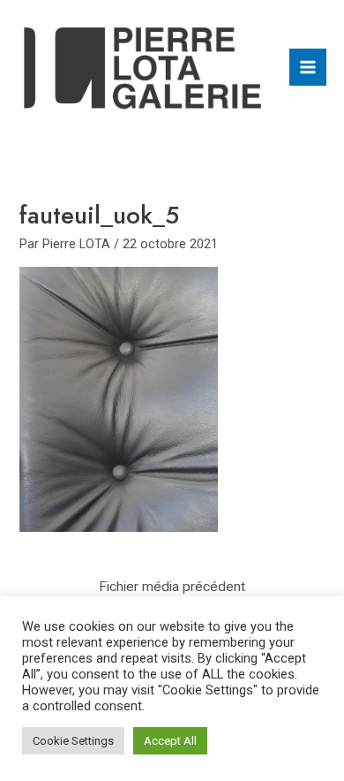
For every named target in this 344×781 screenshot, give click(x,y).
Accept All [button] (170, 740)
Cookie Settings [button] (73, 740)
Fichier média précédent (172, 587)
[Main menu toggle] (307, 67)
